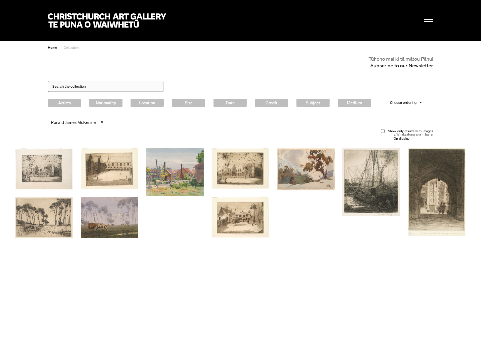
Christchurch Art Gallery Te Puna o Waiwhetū (107, 20)
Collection (71, 47)
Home (52, 47)
